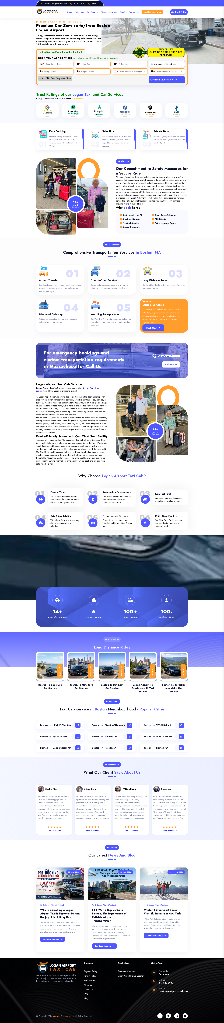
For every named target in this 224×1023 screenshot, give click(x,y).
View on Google (54, 830)
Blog (86, 998)
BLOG (122, 12)
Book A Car (181, 12)
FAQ (86, 993)
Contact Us (134, 12)
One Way (157, 63)
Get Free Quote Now (161, 79)
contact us (88, 989)
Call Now (170, 364)
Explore (60, 672)
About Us (88, 984)
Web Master (89, 980)
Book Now (151, 327)
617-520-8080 (169, 356)
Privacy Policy (90, 975)
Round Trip (171, 63)
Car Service (92, 12)
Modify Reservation (152, 12)
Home (69, 12)
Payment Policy (90, 971)
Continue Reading (51, 939)
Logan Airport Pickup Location (131, 975)
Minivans (80, 12)
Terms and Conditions (127, 971)
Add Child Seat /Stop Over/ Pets (55, 78)
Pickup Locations (109, 12)
